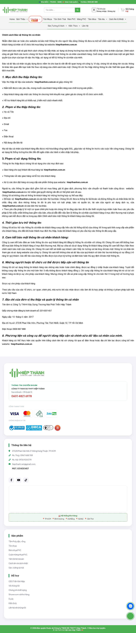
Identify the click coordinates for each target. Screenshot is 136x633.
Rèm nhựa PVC (15, 550)
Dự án (11, 599)
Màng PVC (81, 19)
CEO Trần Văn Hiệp (17, 581)
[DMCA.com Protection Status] (34, 427)
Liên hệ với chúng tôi (17, 607)
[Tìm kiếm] (77, 10)
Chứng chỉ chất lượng (18, 590)
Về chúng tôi (14, 585)
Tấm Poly (34, 19)
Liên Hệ (85, 26)
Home (12, 19)
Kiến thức (13, 603)
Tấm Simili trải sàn (16, 559)
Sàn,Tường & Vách (56, 26)
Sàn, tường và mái (16, 567)
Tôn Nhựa (47, 19)
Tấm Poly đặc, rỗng (17, 541)
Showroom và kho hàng (19, 594)
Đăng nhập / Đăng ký (106, 11)
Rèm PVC (71, 19)
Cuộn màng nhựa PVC (18, 554)
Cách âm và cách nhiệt (18, 563)
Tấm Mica (92, 19)
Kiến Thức (73, 26)
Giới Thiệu (20, 19)
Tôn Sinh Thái (60, 19)
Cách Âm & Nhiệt (116, 19)
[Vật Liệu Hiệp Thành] (15, 10)
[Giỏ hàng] (122, 10)
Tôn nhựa (13, 546)
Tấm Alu (101, 19)
